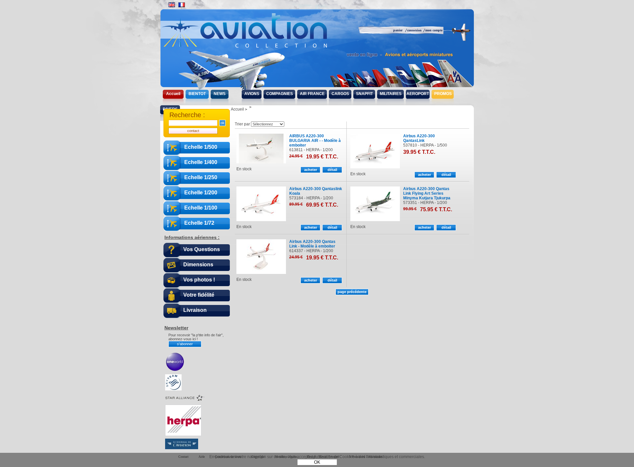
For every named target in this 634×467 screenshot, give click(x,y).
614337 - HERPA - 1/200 (311, 251)
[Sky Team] (173, 389)
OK (317, 462)
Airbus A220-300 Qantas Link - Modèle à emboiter (312, 244)
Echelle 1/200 (200, 192)
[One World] (175, 370)
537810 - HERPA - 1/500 (425, 145)
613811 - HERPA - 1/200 (311, 150)
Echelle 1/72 (199, 223)
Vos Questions (201, 249)
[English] (171, 4)
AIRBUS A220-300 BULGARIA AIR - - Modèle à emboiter (315, 141)
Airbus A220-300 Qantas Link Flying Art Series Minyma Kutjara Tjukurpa (426, 193)
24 (296, 156)
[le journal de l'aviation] (181, 448)
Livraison (195, 310)
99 (410, 209)
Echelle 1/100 (200, 208)
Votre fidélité (198, 295)
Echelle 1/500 (200, 147)
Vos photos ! (199, 280)
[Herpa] (183, 434)
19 (322, 156)
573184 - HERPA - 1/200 (311, 198)
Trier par (242, 124)
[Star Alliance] (185, 400)
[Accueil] (258, 36)
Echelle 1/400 (200, 162)
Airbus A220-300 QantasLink (419, 138)
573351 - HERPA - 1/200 (425, 202)
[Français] (181, 4)
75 (436, 209)
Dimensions (198, 264)
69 (322, 205)
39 (419, 152)
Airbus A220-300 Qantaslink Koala (315, 191)
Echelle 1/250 (200, 177)
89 (296, 204)
